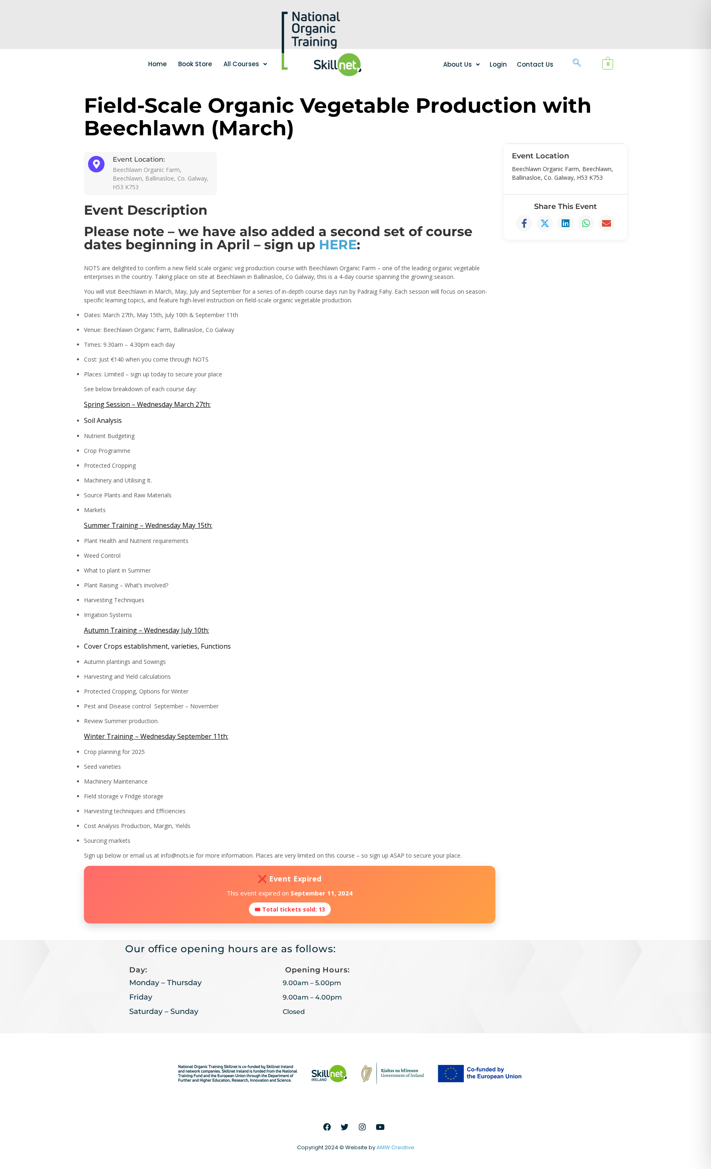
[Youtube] (380, 1127)
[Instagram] (362, 1127)
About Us (457, 64)
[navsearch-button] (577, 63)
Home (157, 64)
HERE (338, 245)
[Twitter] (345, 1127)
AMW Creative (395, 1147)
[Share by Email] (606, 223)
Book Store (195, 64)
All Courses (241, 64)
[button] (245, 64)
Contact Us (535, 64)
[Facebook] (327, 1127)
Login (498, 64)
